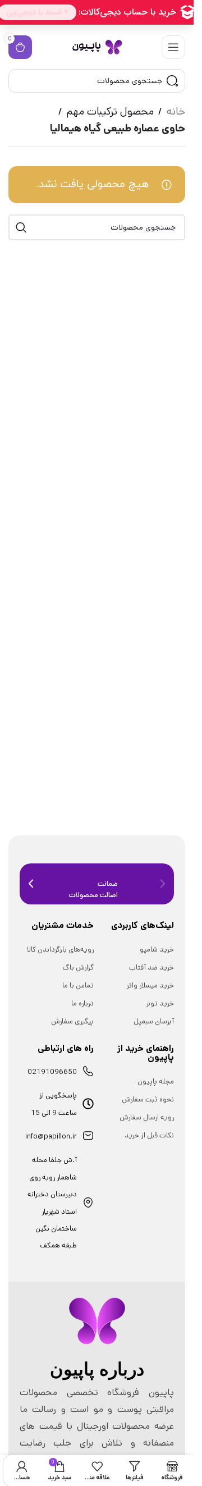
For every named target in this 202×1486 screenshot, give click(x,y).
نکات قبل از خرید (149, 1135)
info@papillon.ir (51, 1136)
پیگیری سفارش (72, 1021)
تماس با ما (78, 985)
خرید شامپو (157, 949)
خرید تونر (160, 1003)
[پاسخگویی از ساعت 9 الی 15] (88, 1103)
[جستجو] (21, 227)
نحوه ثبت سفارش (148, 1099)
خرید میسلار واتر (150, 985)
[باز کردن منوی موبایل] (173, 47)
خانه (176, 111)
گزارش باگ (78, 967)
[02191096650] (88, 1071)
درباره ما (82, 1003)
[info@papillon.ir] (88, 1135)
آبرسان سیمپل (154, 1021)
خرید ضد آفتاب (151, 967)
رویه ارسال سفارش (147, 1117)
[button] (30, 883)
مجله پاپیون (155, 1081)
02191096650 (52, 1072)
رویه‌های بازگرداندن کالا (60, 949)
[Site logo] (97, 46)
